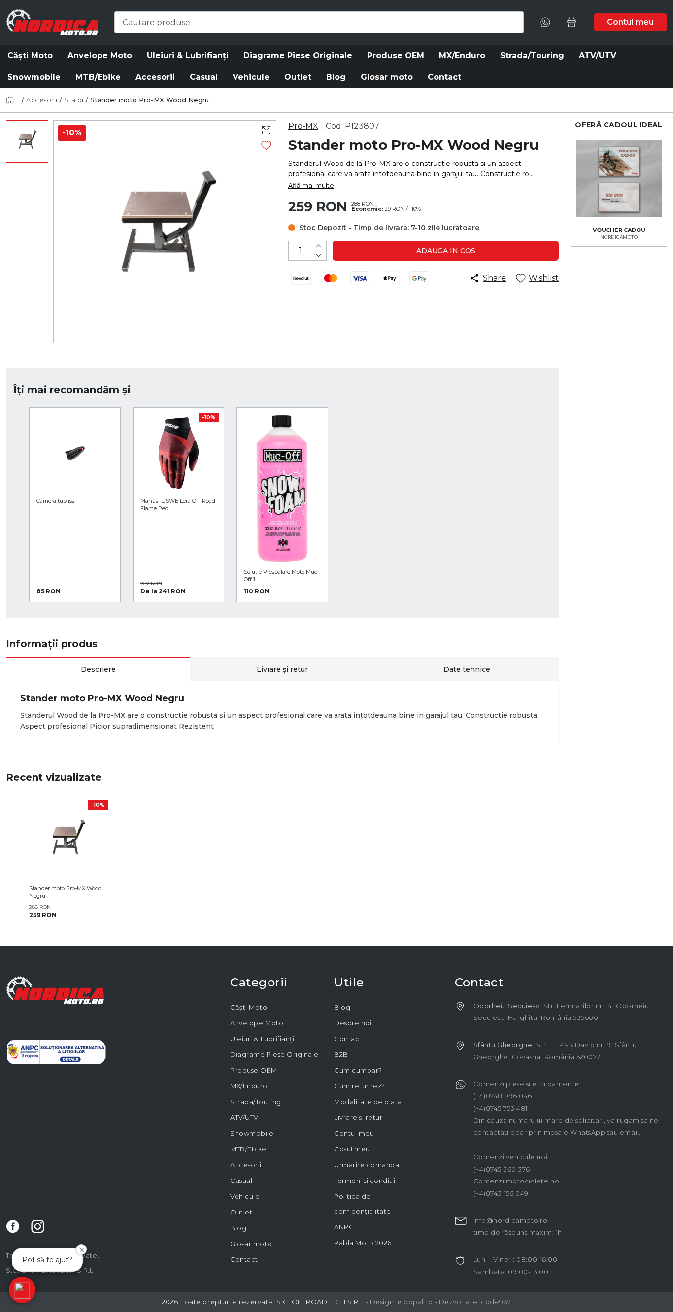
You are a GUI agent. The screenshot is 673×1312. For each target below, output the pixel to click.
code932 (496, 1302)
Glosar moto (251, 1243)
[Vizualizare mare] (266, 130)
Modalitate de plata (368, 1102)
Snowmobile (251, 1133)
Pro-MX (303, 126)
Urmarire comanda (366, 1165)
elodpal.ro (415, 1302)
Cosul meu (352, 1149)
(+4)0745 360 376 (501, 1169)
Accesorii (42, 100)
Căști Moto (248, 1007)
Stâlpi (74, 100)
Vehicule (245, 1196)
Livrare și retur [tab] (282, 669)
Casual (241, 1180)
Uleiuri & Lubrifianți (262, 1039)
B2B (341, 1054)
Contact (244, 1259)
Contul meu (354, 1133)
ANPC (344, 1227)
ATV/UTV (244, 1117)
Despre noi (352, 1023)
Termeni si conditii (365, 1180)
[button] (22, 1290)
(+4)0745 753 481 (500, 1108)
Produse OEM (253, 1070)
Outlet (241, 1212)
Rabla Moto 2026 (363, 1242)
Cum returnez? (359, 1086)
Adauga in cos (445, 250)
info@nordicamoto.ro (510, 1220)
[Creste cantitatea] (318, 246)
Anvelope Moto (256, 1023)
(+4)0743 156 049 (501, 1193)
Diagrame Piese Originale (274, 1054)
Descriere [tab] (98, 669)
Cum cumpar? (358, 1070)
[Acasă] (13, 100)
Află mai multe (311, 185)
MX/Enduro (249, 1086)
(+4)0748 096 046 (502, 1096)
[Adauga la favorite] (266, 145)
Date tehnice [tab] (466, 669)
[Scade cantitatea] (318, 255)
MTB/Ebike (248, 1149)
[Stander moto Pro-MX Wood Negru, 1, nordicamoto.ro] (27, 141)
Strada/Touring (255, 1102)
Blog (238, 1228)
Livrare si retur (358, 1117)
